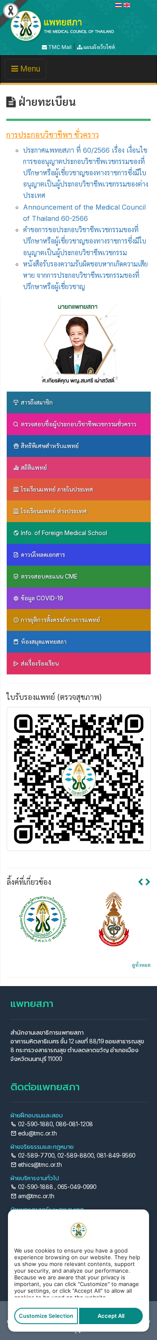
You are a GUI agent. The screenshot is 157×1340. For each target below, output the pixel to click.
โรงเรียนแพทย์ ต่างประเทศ (53, 511)
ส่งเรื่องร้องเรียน (39, 663)
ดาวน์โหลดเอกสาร (42, 554)
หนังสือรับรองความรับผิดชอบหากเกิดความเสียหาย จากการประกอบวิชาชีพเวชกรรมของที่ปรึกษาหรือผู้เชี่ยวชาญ (85, 275)
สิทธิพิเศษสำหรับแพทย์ (49, 445)
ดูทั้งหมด (141, 965)
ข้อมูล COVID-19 (41, 598)
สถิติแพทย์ (33, 467)
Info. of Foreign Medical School (63, 532)
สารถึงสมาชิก (36, 402)
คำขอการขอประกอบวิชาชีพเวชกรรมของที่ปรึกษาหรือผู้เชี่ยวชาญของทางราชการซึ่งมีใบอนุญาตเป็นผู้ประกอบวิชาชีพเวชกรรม (84, 240)
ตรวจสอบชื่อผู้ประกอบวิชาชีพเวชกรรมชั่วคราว (77, 424)
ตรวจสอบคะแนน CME (48, 576)
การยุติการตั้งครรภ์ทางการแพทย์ (59, 619)
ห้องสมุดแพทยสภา (43, 641)
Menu (28, 71)
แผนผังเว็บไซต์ (98, 47)
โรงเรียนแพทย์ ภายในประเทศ (56, 489)
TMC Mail (59, 47)
